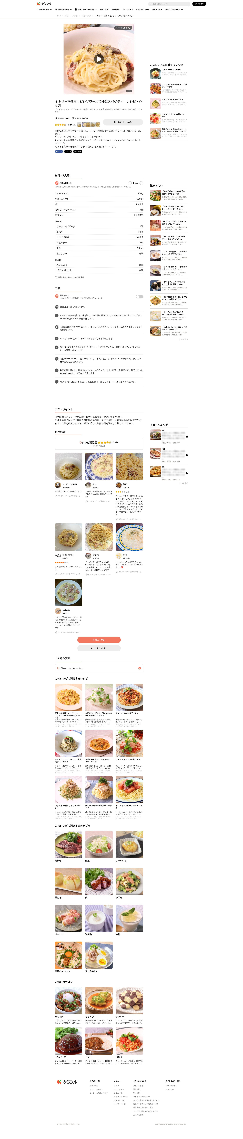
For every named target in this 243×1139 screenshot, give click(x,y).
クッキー (120, 1016)
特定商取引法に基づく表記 (143, 1108)
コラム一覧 (118, 1093)
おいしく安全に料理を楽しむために (146, 1100)
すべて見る (183, 339)
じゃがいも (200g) (65, 226)
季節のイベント (62, 971)
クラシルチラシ (171, 1086)
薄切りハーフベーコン (65, 209)
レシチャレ (170, 1089)
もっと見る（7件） (99, 648)
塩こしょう (61, 253)
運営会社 (136, 1089)
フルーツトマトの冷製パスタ (128, 759)
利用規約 (136, 1093)
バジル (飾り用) (64, 270)
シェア (60, 151)
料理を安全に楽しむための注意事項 (71, 277)
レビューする (99, 640)
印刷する (78, 151)
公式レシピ (104, 9)
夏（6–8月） (91, 971)
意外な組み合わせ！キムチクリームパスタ (97, 760)
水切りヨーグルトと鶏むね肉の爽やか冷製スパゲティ (98, 714)
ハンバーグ (60, 1057)
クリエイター (157, 9)
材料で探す (94, 1086)
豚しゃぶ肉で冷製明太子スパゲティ (98, 806)
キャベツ (89, 1016)
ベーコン (59, 934)
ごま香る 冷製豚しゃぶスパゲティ (67, 806)
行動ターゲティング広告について (145, 1104)
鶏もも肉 (59, 1016)
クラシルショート (142, 9)
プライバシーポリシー (141, 1097)
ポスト (69, 151)
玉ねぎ (59, 232)
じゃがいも (121, 860)
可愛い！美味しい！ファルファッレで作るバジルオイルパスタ (68, 715)
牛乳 (58, 248)
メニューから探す (96, 1089)
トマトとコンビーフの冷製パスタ (129, 806)
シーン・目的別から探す (99, 1093)
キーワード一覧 (120, 1104)
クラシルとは (138, 1086)
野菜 (87, 860)
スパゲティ (60, 193)
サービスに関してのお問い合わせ (145, 1111)
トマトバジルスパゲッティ (127, 713)
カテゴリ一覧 (119, 1100)
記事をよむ (116, 9)
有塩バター (61, 242)
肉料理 (58, 860)
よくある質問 (138, 1115)
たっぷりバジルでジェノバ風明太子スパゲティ (68, 760)
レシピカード (128, 9)
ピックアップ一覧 (120, 1097)
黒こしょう (61, 264)
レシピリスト (119, 1089)
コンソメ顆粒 (62, 237)
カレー (88, 1057)
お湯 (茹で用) (61, 199)
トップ (116, 1086)
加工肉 (119, 897)
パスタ (119, 1057)
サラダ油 (59, 215)
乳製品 (88, 934)
